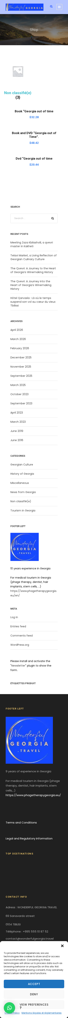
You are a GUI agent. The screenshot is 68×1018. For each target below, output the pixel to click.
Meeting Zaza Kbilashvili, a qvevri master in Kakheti (31, 244)
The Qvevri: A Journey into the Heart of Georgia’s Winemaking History (30, 285)
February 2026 (19, 348)
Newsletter (18, 665)
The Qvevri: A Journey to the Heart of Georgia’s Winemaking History (33, 270)
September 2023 (21, 403)
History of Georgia (22, 474)
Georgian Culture (21, 464)
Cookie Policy (12, 1012)
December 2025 (21, 357)
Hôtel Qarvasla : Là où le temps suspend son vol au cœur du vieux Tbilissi (33, 301)
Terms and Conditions (21, 822)
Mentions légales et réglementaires (42, 1012)
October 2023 (19, 394)
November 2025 (20, 367)
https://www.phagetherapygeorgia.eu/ (33, 795)
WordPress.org (19, 645)
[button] (62, 946)
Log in (14, 617)
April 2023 (16, 412)
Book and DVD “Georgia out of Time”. (34, 135)
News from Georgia (23, 492)
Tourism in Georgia (22, 510)
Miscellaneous (19, 483)
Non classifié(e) (20, 501)
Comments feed (21, 635)
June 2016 (16, 440)
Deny (34, 994)
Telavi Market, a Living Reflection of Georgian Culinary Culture (33, 257)
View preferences (34, 1005)
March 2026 (18, 339)
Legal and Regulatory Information (29, 838)
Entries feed (18, 626)
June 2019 (16, 431)
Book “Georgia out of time (34, 111)
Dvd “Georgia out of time (34, 158)
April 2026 (16, 330)
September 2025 (21, 376)
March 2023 (18, 422)
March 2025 (18, 385)
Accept (34, 984)
